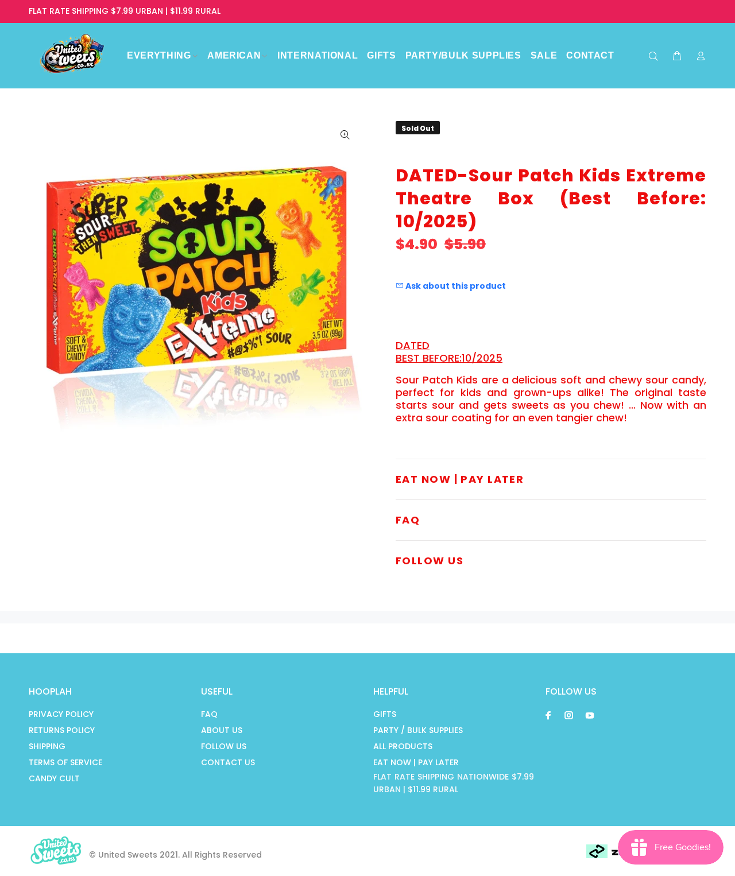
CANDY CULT (54, 778)
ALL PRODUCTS (402, 746)
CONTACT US (228, 762)
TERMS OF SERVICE (65, 762)
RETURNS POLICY (62, 730)
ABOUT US (221, 730)
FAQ (209, 714)
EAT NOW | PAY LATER (416, 762)
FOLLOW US (223, 746)
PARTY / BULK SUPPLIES (418, 730)
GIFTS (384, 714)
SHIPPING (47, 746)
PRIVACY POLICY (61, 714)
